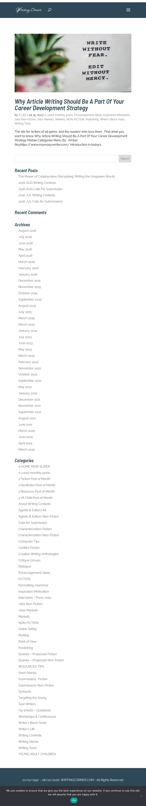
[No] (141, 796)
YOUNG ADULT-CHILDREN (37, 754)
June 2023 (25, 343)
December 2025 (29, 280)
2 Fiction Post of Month (34, 479)
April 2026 (25, 255)
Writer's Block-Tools (112, 119)
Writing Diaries (28, 741)
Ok (74, 800)
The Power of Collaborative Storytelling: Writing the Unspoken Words (66, 176)
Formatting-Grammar (33, 585)
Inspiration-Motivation (116, 115)
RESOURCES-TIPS (31, 666)
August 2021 (27, 418)
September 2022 (29, 381)
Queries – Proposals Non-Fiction (41, 660)
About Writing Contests (34, 504)
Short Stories (27, 673)
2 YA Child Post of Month (35, 498)
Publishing (92, 119)
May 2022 (25, 387)
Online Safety (27, 629)
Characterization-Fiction (35, 529)
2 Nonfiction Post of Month (36, 485)
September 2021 (29, 412)
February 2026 (28, 268)
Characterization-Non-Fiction (38, 535)
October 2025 (27, 293)
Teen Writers (27, 704)
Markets (60, 119)
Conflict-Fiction (29, 548)
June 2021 (25, 424)
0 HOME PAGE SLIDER (34, 466)
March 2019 (26, 449)
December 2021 (29, 399)
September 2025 (30, 299)
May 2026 (25, 249)
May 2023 (25, 349)
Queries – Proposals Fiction (37, 654)
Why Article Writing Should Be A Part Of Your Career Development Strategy (69, 104)
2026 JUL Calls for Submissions (40, 201)
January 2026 (27, 274)
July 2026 (25, 237)
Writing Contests (29, 735)
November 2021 (29, 405)
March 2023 (26, 356)
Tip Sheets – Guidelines (34, 710)
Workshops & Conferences (37, 716)
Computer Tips (29, 541)
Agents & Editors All (32, 510)
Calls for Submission (32, 523)
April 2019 (25, 443)
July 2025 (25, 312)
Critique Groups (29, 560)
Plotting (23, 635)
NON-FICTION (75, 119)
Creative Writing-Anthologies (38, 554)
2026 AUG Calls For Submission (40, 189)
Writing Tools (23, 123)
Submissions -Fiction (33, 679)
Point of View (27, 641)
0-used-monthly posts (59, 115)
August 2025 (27, 306)
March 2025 (26, 318)
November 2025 (29, 287)
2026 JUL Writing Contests (36, 195)
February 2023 (28, 362)
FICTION (24, 579)
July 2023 (25, 337)
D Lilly (22, 115)
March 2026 (26, 262)
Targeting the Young (32, 698)
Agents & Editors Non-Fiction (38, 516)
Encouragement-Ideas (88, 115)
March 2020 (26, 431)
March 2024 (26, 324)
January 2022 (27, 393)
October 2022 (27, 374)
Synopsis (24, 691)
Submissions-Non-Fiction (36, 685)
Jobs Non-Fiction (25, 119)
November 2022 (29, 368)
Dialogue (24, 566)
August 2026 (27, 230)
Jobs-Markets (45, 119)
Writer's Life (26, 729)
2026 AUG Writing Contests (37, 183)
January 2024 (27, 331)
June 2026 (25, 243)
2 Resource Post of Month (36, 491)
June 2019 (25, 437)
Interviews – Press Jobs (34, 597)
